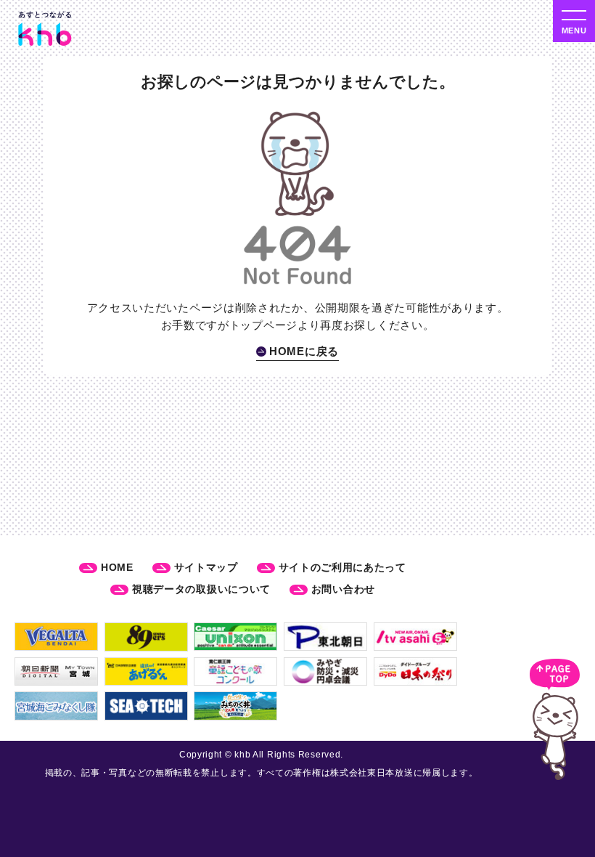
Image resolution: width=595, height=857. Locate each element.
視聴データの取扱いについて (201, 589)
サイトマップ (206, 567)
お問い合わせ (343, 589)
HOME (117, 567)
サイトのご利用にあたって (342, 567)
